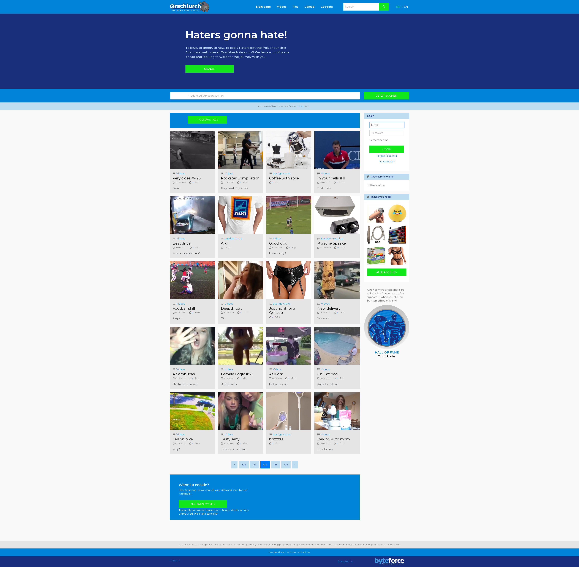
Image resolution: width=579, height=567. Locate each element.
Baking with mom (333, 439)
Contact (175, 560)
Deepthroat (231, 308)
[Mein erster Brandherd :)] (377, 256)
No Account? (387, 161)
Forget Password (387, 155)
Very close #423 (187, 178)
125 (275, 464)
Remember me (378, 140)
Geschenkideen (277, 552)
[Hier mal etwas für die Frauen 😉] (396, 256)
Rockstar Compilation (240, 178)
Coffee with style (284, 178)
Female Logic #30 (237, 374)
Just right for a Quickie (282, 310)
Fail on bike (183, 439)
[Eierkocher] (396, 213)
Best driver (182, 243)
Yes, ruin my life (202, 504)
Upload (309, 6)
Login (386, 149)
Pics (295, 6)
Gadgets (327, 6)
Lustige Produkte (332, 238)
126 (286, 464)
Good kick (278, 243)
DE (398, 6)
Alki (224, 243)
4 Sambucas (184, 374)
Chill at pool (328, 374)
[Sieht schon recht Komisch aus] (377, 213)
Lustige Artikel (282, 173)
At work (276, 374)
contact (300, 106)
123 (254, 464)
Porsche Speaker (332, 243)
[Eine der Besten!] (396, 235)
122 (244, 464)
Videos (281, 6)
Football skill (184, 308)
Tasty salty (230, 439)
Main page (265, 6)
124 (265, 464)
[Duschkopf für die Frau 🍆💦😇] (377, 235)
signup (209, 69)
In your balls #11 (331, 178)
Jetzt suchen (386, 95)
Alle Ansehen (386, 272)
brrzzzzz (276, 439)
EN (406, 6)
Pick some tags (207, 119)
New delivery (328, 308)
